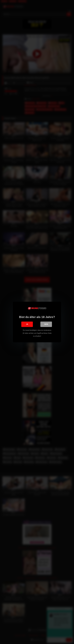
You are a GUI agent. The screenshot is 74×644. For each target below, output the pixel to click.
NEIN (46, 324)
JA (27, 324)
